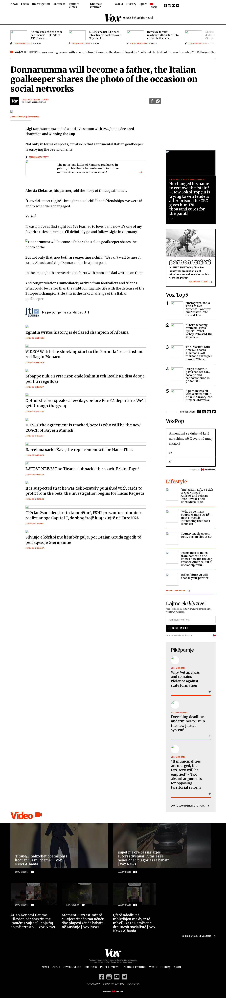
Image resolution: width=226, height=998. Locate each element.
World (119, 3)
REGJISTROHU (178, 628)
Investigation (41, 3)
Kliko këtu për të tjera (198, 282)
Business (59, 3)
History (131, 3)
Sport (143, 3)
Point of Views (74, 5)
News (14, 3)
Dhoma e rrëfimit (96, 5)
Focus (25, 3)
